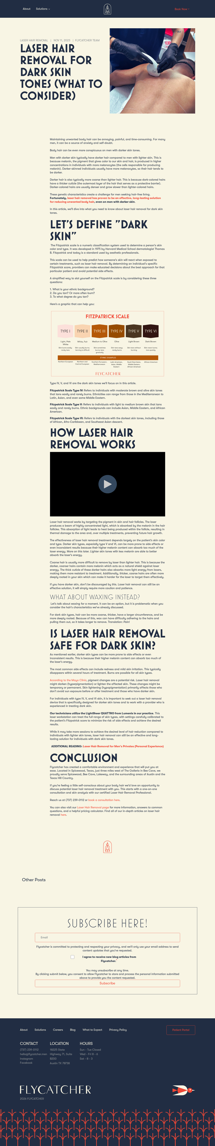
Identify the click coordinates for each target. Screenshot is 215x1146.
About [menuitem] (24, 1029)
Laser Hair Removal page (93, 807)
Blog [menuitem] (73, 1029)
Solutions (41, 8)
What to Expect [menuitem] (92, 1029)
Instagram (26, 1058)
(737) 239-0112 (29, 1049)
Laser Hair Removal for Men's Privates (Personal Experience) (123, 746)
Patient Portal (180, 1030)
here (63, 814)
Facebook (26, 1062)
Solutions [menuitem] (40, 1029)
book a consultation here (103, 800)
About (26, 8)
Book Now (181, 9)
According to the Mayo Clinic (68, 680)
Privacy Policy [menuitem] (118, 1029)
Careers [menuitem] (58, 1029)
